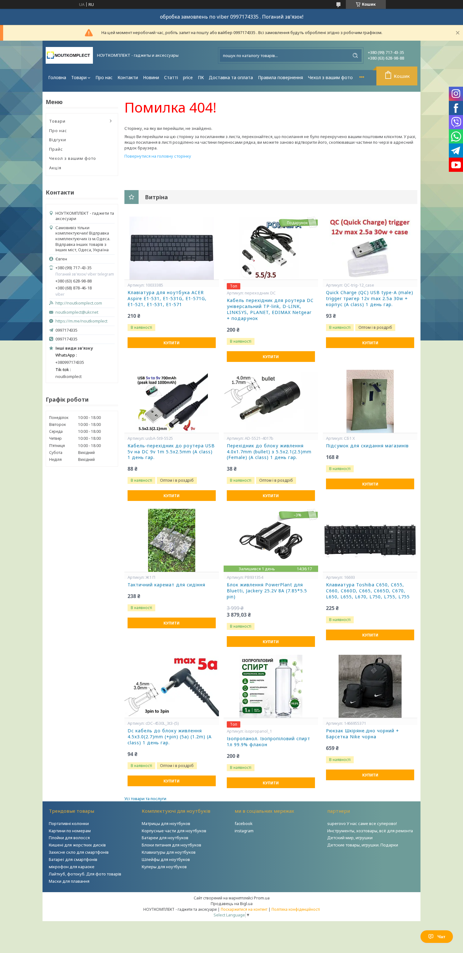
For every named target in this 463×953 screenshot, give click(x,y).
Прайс (56, 149)
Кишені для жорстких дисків (77, 845)
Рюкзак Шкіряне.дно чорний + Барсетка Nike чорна (362, 734)
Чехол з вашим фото (330, 77)
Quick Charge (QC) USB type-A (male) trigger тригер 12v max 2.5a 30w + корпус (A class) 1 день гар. (369, 298)
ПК (201, 77)
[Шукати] (355, 55)
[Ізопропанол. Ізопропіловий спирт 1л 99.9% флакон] (271, 686)
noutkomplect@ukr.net (76, 312)
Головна (57, 77)
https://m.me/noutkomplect (81, 321)
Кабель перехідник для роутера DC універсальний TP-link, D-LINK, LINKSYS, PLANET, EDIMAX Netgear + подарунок (270, 309)
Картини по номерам (70, 831)
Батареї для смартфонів (73, 859)
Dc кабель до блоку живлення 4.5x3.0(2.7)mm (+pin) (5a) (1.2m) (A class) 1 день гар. (170, 737)
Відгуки (57, 139)
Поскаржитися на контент (244, 909)
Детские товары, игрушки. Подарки (362, 845)
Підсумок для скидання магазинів (367, 446)
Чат (441, 936)
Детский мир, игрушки (350, 837)
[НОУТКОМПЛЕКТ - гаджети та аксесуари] (69, 55)
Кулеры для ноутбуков (164, 866)
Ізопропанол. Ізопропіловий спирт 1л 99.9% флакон (268, 741)
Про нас (103, 77)
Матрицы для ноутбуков (166, 823)
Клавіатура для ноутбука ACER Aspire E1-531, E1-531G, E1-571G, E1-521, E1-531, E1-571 (167, 298)
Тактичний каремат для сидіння (166, 585)
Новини (151, 77)
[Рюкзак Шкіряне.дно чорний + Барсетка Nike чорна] (370, 686)
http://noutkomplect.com (78, 303)
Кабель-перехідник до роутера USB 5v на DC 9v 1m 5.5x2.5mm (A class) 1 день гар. (171, 452)
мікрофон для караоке (71, 866)
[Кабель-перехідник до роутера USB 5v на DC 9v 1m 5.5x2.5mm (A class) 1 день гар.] (171, 401)
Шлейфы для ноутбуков (166, 859)
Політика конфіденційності (296, 909)
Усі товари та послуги (145, 798)
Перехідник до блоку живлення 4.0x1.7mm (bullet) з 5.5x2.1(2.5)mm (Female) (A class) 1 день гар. (269, 452)
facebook (244, 823)
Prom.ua (262, 898)
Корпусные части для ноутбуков (174, 831)
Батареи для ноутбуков (165, 837)
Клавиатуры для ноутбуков (169, 852)
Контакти (127, 77)
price (188, 77)
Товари (79, 77)
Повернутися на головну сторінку (157, 156)
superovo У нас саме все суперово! (362, 823)
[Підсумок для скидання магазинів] (370, 401)
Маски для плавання (69, 881)
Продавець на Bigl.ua (232, 903)
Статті (171, 77)
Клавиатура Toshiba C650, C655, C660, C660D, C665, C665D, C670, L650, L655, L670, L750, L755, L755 (368, 591)
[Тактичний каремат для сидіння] (171, 540)
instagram (244, 831)
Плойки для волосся (69, 837)
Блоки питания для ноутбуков (171, 845)
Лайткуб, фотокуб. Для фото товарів (85, 874)
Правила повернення (280, 77)
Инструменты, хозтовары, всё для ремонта (370, 831)
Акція (55, 168)
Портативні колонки (69, 823)
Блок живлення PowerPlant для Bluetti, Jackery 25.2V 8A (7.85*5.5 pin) (267, 591)
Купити (171, 343)
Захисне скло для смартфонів (79, 852)
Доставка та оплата (231, 77)
